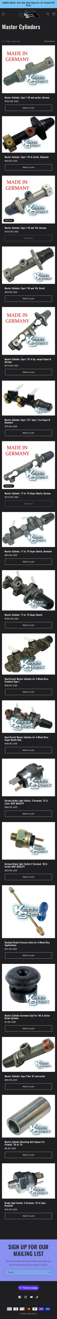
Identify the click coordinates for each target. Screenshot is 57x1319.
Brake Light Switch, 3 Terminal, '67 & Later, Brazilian (25, 1204)
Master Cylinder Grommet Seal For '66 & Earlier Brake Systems (27, 1017)
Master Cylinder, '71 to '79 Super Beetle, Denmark (28, 551)
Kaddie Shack (32, 1314)
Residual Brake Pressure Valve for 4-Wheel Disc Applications (27, 944)
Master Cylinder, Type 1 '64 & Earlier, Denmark (27, 157)
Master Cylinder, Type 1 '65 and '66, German (25, 228)
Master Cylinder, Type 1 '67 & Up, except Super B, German (28, 360)
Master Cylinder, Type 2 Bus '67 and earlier (25, 1076)
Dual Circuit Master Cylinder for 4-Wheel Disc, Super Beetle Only (27, 738)
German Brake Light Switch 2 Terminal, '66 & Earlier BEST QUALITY (26, 865)
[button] (3, 14)
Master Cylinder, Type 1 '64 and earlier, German (27, 97)
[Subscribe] (49, 1272)
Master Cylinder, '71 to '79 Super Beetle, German (28, 493)
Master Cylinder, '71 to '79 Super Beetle (23, 615)
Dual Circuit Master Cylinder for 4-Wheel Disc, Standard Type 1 (27, 680)
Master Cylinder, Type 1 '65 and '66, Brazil (25, 288)
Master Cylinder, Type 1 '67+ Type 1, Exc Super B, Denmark (28, 421)
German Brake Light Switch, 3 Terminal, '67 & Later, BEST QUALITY (26, 802)
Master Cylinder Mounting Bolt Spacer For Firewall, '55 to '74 (25, 1143)
